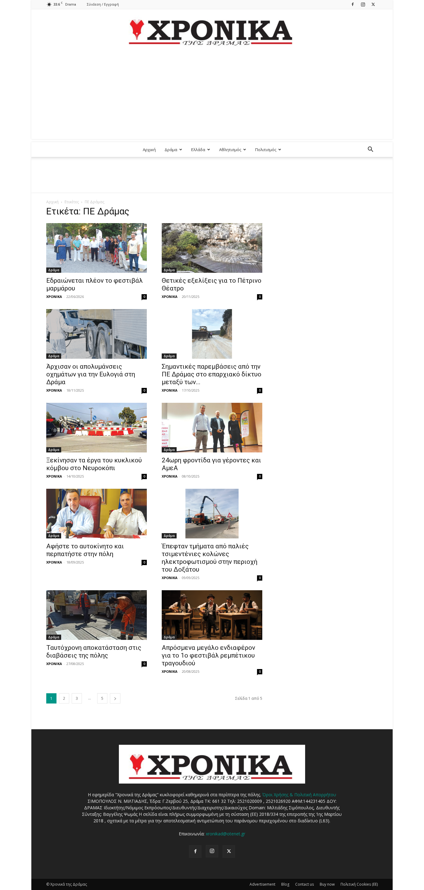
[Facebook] (352, 4)
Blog (285, 884)
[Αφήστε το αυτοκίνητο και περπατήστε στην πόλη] (96, 513)
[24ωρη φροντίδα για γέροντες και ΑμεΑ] (212, 427)
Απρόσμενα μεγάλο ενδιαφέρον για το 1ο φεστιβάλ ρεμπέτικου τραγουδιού (208, 655)
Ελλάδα (198, 149)
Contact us (304, 884)
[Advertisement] (212, 95)
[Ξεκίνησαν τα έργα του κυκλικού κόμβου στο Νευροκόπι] (96, 427)
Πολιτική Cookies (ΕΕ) (359, 884)
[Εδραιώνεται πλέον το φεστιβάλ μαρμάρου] (96, 248)
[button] (370, 150)
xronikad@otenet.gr (225, 834)
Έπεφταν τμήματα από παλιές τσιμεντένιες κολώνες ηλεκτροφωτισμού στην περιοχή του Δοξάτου (209, 557)
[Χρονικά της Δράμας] (212, 29)
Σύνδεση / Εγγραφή (103, 4)
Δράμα (171, 149)
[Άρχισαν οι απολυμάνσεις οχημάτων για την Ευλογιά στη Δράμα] (96, 334)
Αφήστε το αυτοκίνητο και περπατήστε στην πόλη (85, 550)
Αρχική (149, 149)
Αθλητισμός (230, 149)
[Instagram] (363, 4)
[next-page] (115, 698)
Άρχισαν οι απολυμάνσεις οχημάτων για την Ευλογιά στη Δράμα (90, 374)
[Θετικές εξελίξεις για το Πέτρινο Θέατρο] (212, 248)
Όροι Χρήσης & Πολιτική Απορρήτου (299, 795)
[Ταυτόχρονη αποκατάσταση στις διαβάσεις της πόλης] (96, 615)
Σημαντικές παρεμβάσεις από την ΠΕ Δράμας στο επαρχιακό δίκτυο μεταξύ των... (211, 374)
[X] (373, 4)
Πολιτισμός (265, 149)
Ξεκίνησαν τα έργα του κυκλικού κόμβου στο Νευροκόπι (94, 464)
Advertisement (262, 884)
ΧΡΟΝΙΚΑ (54, 296)
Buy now (327, 884)
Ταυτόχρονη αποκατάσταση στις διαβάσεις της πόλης (93, 651)
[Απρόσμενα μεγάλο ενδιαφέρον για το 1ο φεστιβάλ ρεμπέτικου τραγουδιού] (212, 615)
